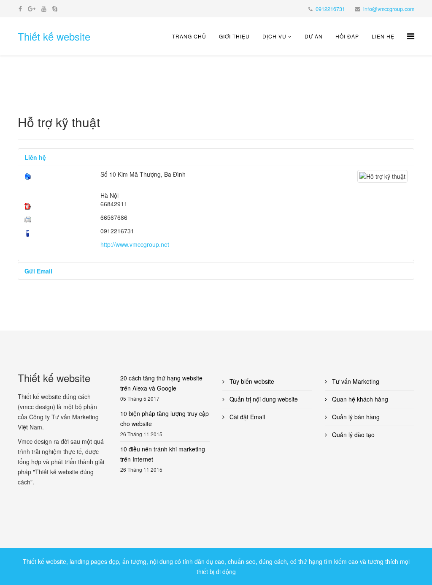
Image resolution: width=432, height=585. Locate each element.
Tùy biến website (251, 381)
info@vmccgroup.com (388, 9)
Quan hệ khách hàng (359, 399)
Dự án (314, 36)
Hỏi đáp (347, 36)
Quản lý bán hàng (355, 417)
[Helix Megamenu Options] (410, 35)
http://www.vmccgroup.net (134, 244)
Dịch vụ (274, 36)
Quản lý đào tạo (352, 434)
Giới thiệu (234, 36)
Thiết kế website (54, 36)
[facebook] (20, 8)
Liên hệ (383, 36)
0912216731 (330, 9)
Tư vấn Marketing (354, 381)
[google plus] (31, 8)
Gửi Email (38, 271)
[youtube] (43, 8)
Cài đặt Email (246, 417)
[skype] (54, 8)
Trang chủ (189, 36)
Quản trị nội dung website (263, 399)
